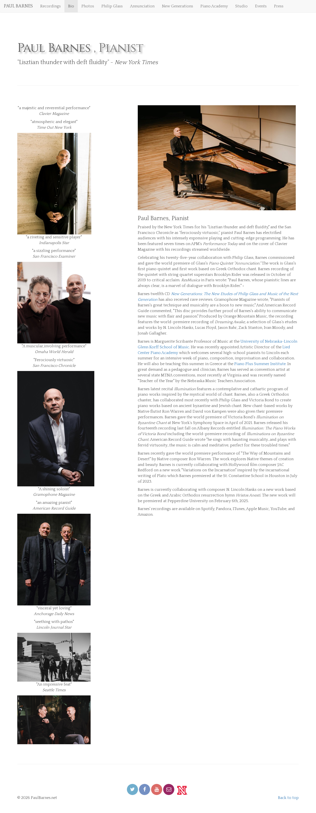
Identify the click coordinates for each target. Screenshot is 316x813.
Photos (87, 6)
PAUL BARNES (18, 6)
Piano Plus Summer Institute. (260, 364)
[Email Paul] (168, 789)
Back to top (288, 797)
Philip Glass (112, 6)
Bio (71, 6)
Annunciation (142, 6)
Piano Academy (214, 6)
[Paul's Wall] (144, 789)
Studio (241, 6)
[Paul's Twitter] (132, 789)
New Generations (177, 6)
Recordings (50, 6)
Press (278, 6)
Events (261, 6)
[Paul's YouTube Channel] (156, 789)
